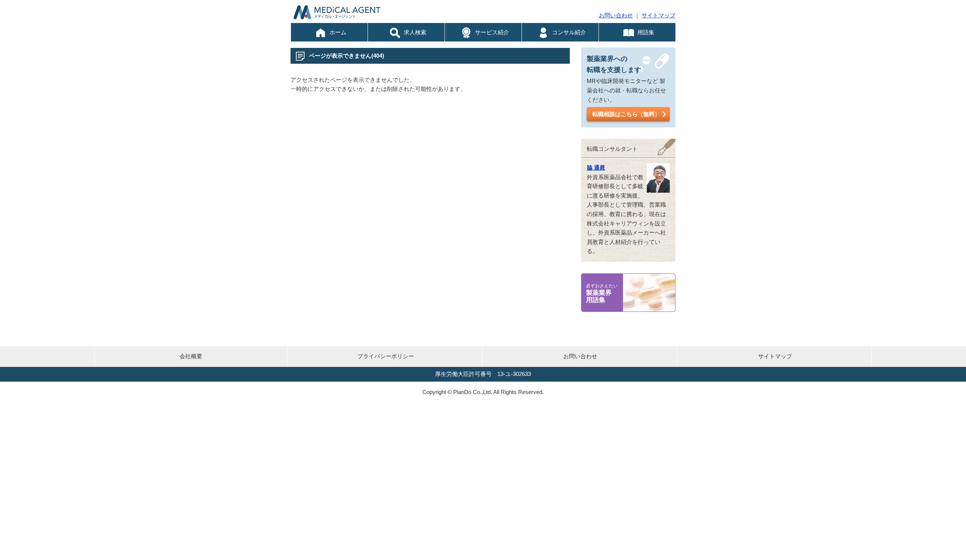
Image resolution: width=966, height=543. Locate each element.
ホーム (337, 32)
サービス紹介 (492, 32)
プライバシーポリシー (385, 356)
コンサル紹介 (569, 32)
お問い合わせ (616, 15)
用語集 (645, 32)
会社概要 (191, 356)
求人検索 (415, 32)
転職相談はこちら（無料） (626, 114)
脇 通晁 (596, 167)
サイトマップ (658, 15)
